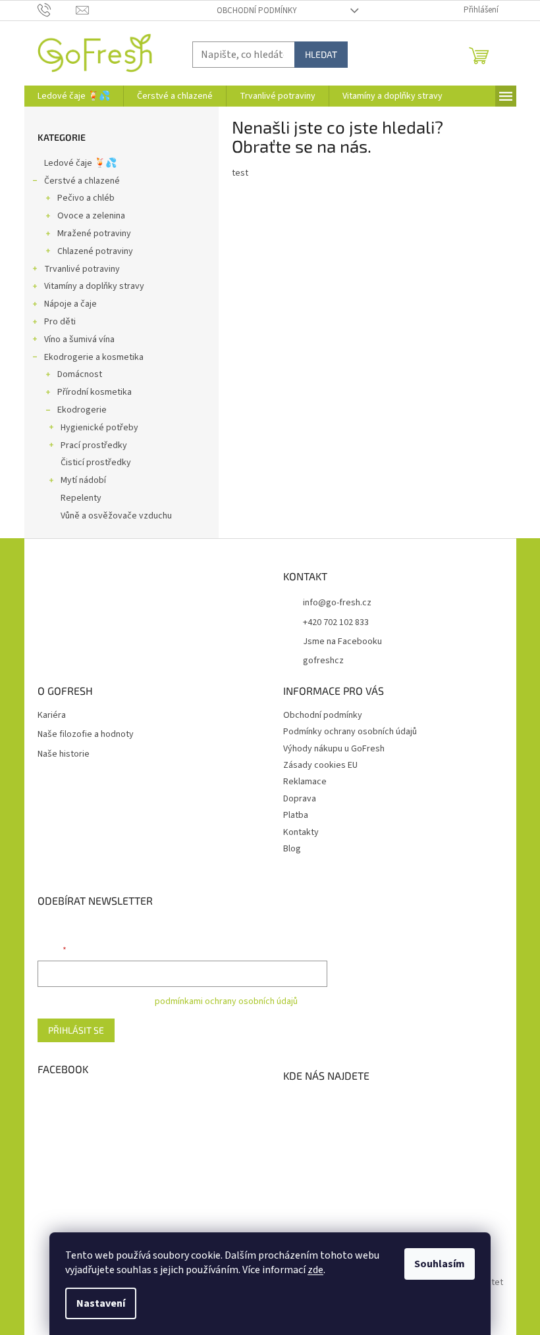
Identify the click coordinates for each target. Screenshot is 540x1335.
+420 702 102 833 (336, 622)
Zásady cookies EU (320, 765)
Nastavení (100, 1303)
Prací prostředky (94, 445)
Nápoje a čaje (70, 304)
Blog (292, 848)
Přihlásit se (76, 1030)
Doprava (299, 798)
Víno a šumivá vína (79, 339)
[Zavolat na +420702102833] (57, 10)
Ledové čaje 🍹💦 (80, 163)
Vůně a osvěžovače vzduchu (116, 515)
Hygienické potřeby (99, 427)
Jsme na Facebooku (342, 641)
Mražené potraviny (94, 233)
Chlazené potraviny (95, 251)
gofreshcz (323, 660)
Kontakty (301, 832)
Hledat (321, 54)
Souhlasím (439, 1264)
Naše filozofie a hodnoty (86, 734)
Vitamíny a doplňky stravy (94, 286)
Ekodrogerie (82, 409)
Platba (295, 815)
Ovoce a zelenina (91, 215)
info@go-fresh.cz (337, 602)
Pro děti (60, 321)
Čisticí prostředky (96, 462)
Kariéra (52, 715)
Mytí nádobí (83, 480)
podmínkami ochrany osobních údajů (226, 1001)
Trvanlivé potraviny (82, 269)
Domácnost (79, 374)
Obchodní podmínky (257, 10)
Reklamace (305, 781)
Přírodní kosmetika (94, 392)
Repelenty (81, 498)
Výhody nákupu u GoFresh (334, 748)
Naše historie (64, 754)
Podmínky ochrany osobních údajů (350, 731)
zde (315, 1270)
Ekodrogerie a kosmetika (94, 357)
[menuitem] (73, 96)
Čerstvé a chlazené (82, 181)
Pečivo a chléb (86, 198)
